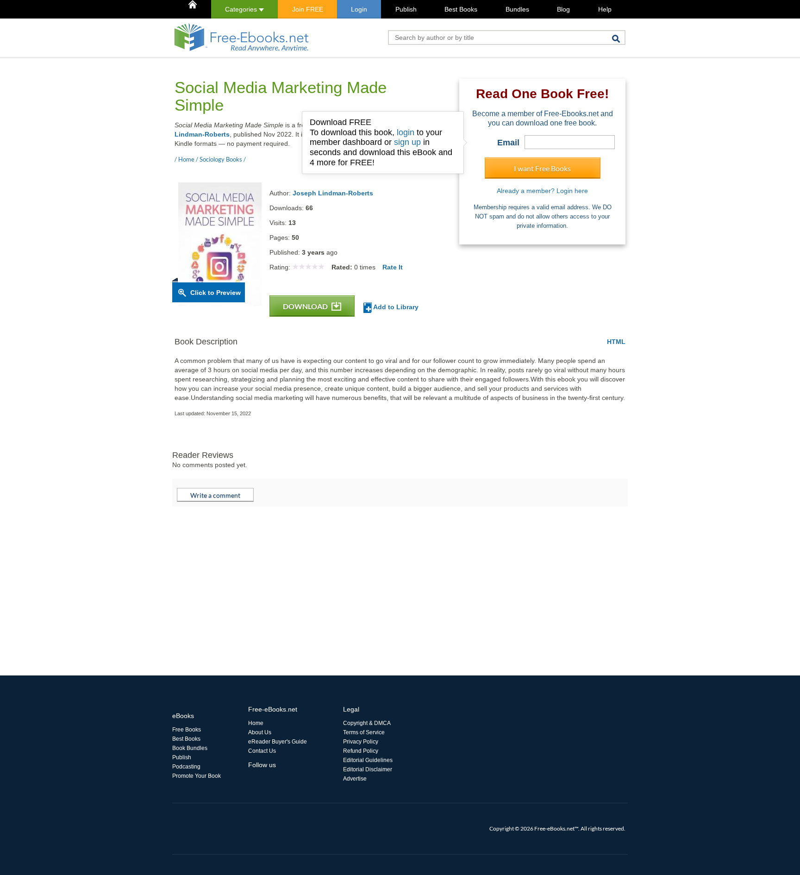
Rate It (392, 267)
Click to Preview (215, 292)
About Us (259, 732)
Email (508, 142)
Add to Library (395, 307)
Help (605, 9)
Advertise (355, 778)
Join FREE (307, 9)
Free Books (186, 729)
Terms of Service (364, 732)
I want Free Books (542, 168)
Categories (242, 9)
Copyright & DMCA (367, 723)
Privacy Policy (360, 741)
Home (255, 723)
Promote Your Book (196, 776)
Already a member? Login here (542, 190)
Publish (406, 9)
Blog (563, 9)
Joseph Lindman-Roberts (333, 193)
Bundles (517, 9)
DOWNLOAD (306, 306)
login (405, 132)
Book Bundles (189, 748)
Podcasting (186, 766)
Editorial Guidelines (368, 760)
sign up (407, 142)
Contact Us (262, 751)
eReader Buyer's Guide (277, 741)
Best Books (460, 9)
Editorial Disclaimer (367, 769)
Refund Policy (360, 751)
